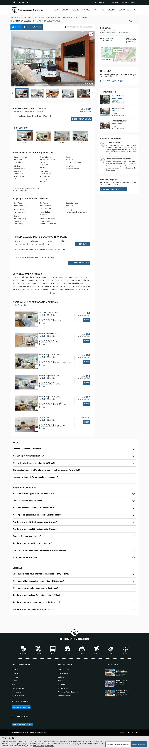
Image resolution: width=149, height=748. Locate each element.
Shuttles (52, 653)
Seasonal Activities (64, 696)
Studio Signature (46, 313)
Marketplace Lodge (119, 121)
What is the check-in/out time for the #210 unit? (34, 463)
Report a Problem (18, 696)
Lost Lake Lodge (118, 95)
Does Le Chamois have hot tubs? (27, 501)
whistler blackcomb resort (27, 17)
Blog (95, 10)
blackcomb (66, 17)
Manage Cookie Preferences (22, 724)
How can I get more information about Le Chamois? (35, 477)
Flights (96, 653)
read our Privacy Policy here (43, 746)
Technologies (16, 692)
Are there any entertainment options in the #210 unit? (36, 602)
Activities (125, 653)
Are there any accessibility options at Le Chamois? (35, 529)
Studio (42, 418)
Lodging (65, 10)
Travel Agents (63, 688)
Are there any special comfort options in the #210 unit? (37, 595)
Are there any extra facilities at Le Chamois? (32, 543)
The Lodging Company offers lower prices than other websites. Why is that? (46, 470)
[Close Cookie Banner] (146, 737)
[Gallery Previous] (12, 93)
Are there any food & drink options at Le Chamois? (35, 522)
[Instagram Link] (132, 732)
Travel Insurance (64, 684)
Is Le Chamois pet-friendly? (25, 557)
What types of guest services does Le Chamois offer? (37, 515)
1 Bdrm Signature (47, 355)
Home (56, 10)
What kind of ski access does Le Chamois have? (34, 508)
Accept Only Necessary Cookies (118, 744)
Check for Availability (81, 119)
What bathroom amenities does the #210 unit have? (35, 588)
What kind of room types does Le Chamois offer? (34, 493)
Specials (86, 10)
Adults (49, 241)
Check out (35, 241)
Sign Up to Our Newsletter (114, 189)
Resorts (75, 10)
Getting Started (63, 670)
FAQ (102, 10)
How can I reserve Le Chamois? (27, 449)
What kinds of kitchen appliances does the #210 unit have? (38, 581)
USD (116, 2)
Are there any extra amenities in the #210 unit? (33, 609)
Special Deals (63, 673)
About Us (111, 10)
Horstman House (118, 108)
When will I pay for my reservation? (28, 456)
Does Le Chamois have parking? (27, 536)
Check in (18, 241)
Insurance (23, 653)
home (12, 17)
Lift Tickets (111, 653)
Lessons (38, 653)
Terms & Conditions (18, 688)
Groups (61, 681)
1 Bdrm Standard (46, 334)
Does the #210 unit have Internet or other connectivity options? (41, 574)
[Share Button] (136, 732)
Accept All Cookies (138, 744)
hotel (75, 17)
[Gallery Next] (93, 93)
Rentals (82, 653)
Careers (14, 681)
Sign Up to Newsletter (22, 707)
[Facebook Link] (128, 732)
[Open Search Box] (135, 10)
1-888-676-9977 (46, 257)
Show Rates (83, 244)
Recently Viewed (128, 2)
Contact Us (124, 10)
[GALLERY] (26, 319)
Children (64, 241)
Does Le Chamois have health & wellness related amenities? (39, 550)
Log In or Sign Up (101, 2)
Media (14, 684)
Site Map (15, 677)
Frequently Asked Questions (68, 692)
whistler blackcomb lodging (49, 17)
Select (86, 320)
